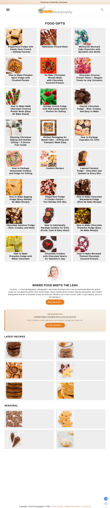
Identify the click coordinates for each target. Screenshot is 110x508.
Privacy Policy (57, 506)
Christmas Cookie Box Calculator (54, 2)
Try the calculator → (55, 325)
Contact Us (86, 506)
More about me (54, 302)
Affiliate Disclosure (72, 506)
